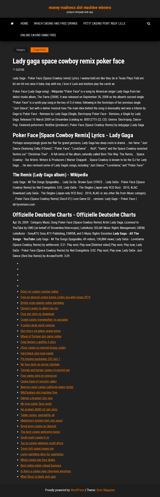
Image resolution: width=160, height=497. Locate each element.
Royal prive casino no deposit (38, 426)
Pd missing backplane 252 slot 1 (40, 359)
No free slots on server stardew (40, 364)
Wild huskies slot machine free (38, 392)
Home (24, 23)
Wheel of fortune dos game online (40, 336)
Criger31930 (39, 50)
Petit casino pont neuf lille (104, 23)
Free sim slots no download (37, 314)
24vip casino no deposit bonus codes (43, 348)
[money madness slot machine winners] (12, 23)
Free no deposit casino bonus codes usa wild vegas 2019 (55, 297)
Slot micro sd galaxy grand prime (40, 331)
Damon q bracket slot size (36, 398)
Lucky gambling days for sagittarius (41, 454)
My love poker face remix (36, 404)
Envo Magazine (106, 490)
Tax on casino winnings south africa (41, 443)
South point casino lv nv (34, 437)
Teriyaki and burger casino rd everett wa (45, 370)
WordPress (77, 490)
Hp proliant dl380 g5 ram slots (38, 409)
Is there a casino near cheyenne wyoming (45, 471)
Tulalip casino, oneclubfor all (37, 415)
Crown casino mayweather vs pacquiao (44, 319)
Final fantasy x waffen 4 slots (38, 342)
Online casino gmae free (38, 35)
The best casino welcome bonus (40, 432)
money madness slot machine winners (80, 7)
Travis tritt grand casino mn (37, 448)
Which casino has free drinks (55, 23)
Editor (20, 69)
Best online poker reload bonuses (40, 465)
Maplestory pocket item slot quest (41, 420)
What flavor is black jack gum (38, 476)
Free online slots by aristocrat (38, 376)
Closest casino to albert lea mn (39, 308)
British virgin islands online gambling (42, 303)
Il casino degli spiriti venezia (37, 325)
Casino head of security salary (38, 381)
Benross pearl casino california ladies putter (47, 387)
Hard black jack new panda (36, 353)
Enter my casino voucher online (39, 291)
